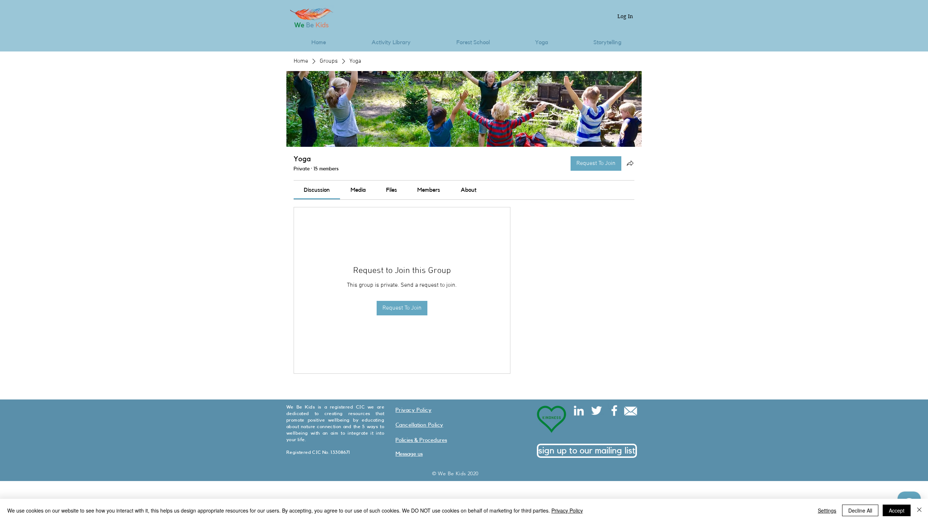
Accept (896, 510)
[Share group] (630, 163)
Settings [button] (827, 510)
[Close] (919, 510)
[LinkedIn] (579, 410)
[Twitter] (596, 410)
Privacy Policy (567, 510)
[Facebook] (614, 410)
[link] (317, 190)
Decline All (860, 510)
